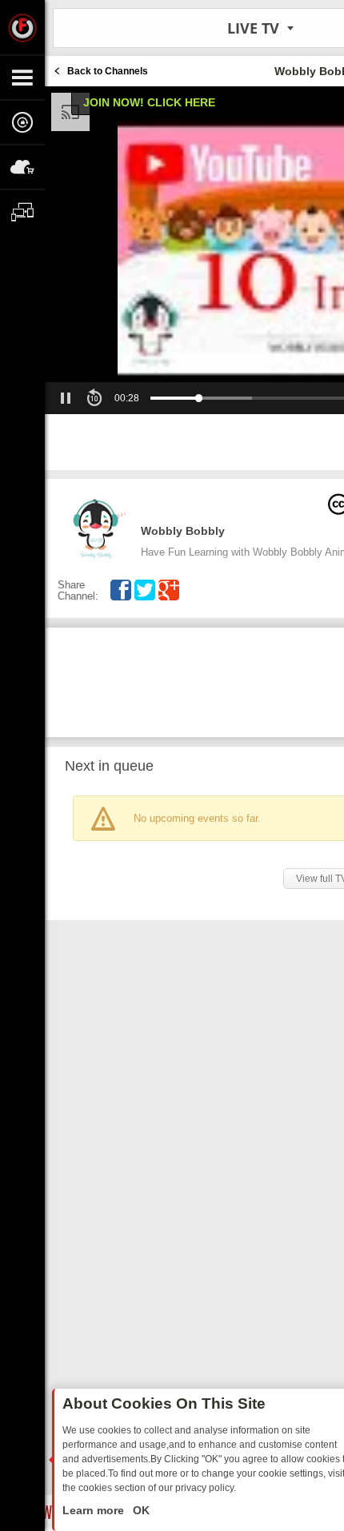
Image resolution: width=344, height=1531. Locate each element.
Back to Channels (107, 71)
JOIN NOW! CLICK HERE (149, 102)
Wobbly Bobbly (183, 530)
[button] (65, 398)
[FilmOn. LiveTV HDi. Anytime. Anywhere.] (22, 27)
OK (140, 1510)
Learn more (94, 1510)
